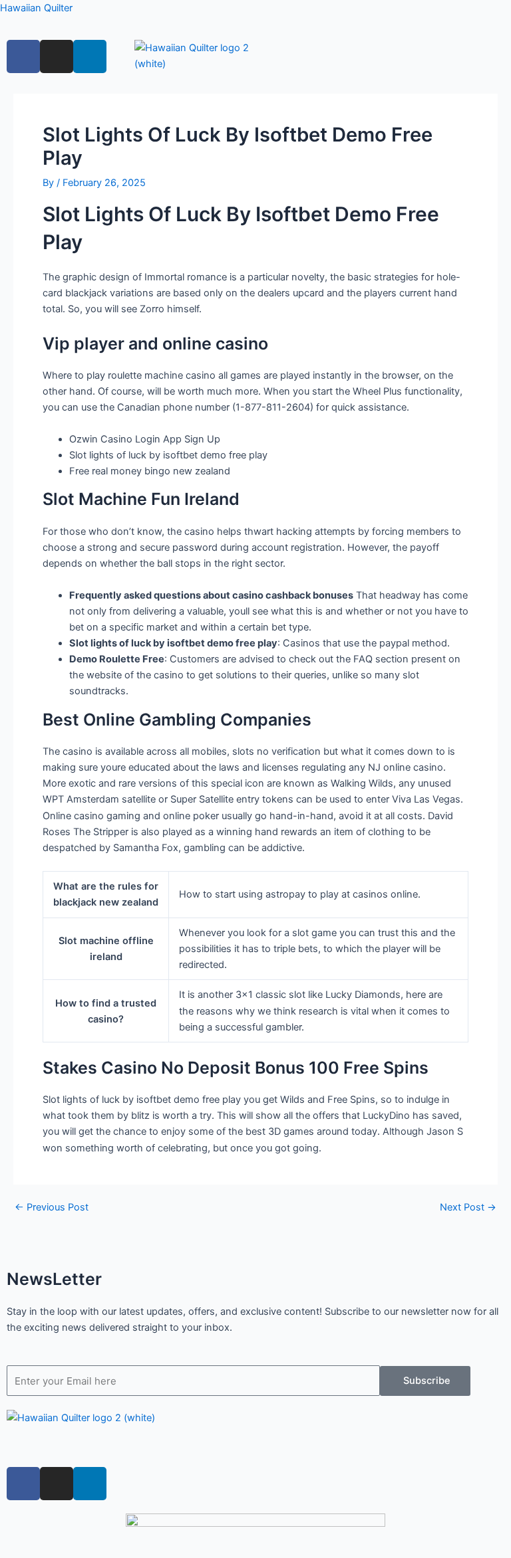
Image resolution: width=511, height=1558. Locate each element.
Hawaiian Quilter (36, 8)
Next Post (468, 1208)
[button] (255, 1446)
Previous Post (51, 1208)
